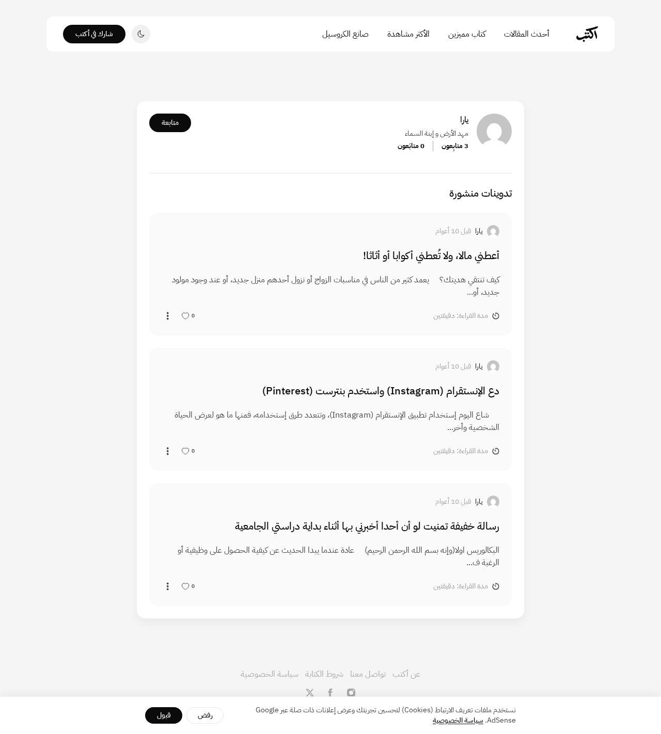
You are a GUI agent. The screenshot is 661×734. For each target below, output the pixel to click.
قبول (164, 715)
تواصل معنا (368, 674)
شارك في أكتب (94, 33)
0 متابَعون (411, 146)
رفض (205, 715)
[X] (310, 693)
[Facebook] (330, 693)
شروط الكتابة (324, 674)
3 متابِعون (455, 146)
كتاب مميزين (466, 34)
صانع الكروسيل (345, 34)
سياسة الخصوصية (269, 674)
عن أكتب (406, 674)
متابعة (170, 122)
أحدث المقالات (526, 34)
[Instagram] (351, 693)
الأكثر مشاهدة (408, 34)
